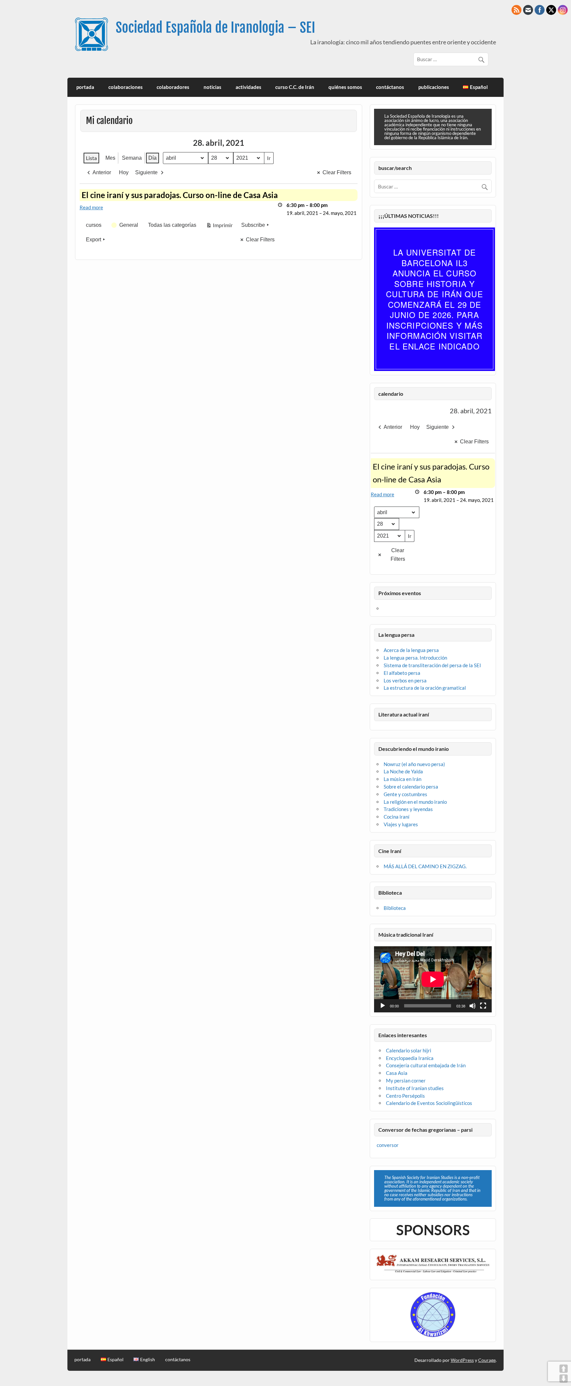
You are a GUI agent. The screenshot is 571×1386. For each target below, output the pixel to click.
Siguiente (146, 172)
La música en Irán (402, 779)
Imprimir (219, 226)
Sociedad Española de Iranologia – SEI (215, 27)
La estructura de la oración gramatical (425, 688)
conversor (388, 1145)
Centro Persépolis (405, 1096)
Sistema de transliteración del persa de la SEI (432, 665)
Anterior (102, 172)
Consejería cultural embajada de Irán (426, 1065)
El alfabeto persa (402, 673)
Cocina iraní (396, 817)
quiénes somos (345, 87)
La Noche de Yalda (403, 771)
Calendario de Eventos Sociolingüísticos (429, 1103)
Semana (132, 158)
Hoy (124, 172)
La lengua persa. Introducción (415, 658)
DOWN (563, 1378)
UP (563, 1369)
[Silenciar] (472, 1005)
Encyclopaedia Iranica (410, 1058)
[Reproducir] (382, 1005)
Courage (487, 1360)
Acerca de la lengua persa (411, 650)
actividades (248, 87)
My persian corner (406, 1080)
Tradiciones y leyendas (408, 809)
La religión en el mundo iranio (415, 802)
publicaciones (433, 87)
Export (93, 239)
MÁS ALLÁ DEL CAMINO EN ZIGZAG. (425, 866)
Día (152, 158)
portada (85, 87)
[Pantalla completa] (483, 1005)
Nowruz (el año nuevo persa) (414, 764)
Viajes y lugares (401, 824)
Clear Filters (337, 172)
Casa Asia (396, 1073)
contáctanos (390, 87)
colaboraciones (125, 87)
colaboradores (173, 87)
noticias (212, 87)
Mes (110, 158)
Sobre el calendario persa (411, 787)
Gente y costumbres (405, 794)
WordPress (462, 1360)
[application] (433, 979)
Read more (91, 207)
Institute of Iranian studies (415, 1088)
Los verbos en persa (405, 680)
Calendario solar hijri (408, 1050)
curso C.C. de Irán (294, 87)
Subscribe (253, 225)
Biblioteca (395, 908)
